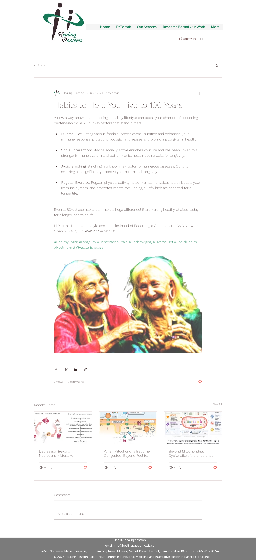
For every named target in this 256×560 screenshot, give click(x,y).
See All (217, 404)
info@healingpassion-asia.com (135, 545)
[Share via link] (85, 369)
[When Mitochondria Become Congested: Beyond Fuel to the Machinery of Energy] (128, 428)
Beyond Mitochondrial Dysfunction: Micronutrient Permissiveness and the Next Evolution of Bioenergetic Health (192, 453)
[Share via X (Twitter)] (66, 369)
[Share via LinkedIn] (75, 369)
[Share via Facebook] (56, 369)
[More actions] (199, 92)
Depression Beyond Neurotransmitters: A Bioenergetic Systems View (61, 453)
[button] (217, 65)
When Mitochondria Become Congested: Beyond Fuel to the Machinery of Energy (127, 453)
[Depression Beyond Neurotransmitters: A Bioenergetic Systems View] (63, 428)
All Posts (39, 65)
